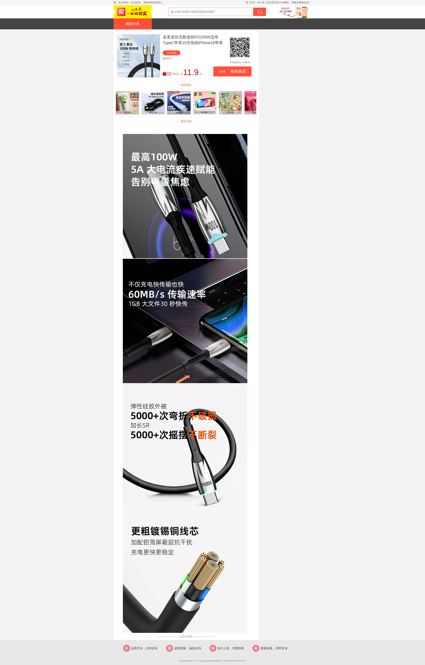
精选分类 (132, 24)
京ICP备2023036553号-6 (235, 661)
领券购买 (232, 71)
